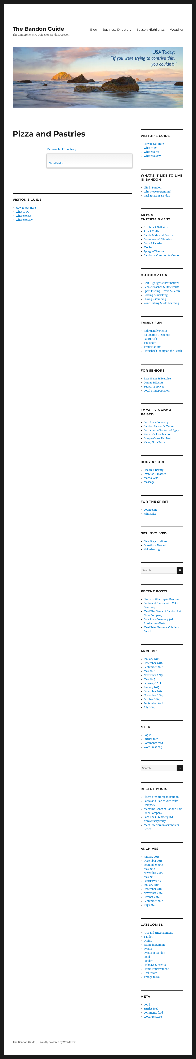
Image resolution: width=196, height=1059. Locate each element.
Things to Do (152, 977)
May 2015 (149, 679)
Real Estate (150, 973)
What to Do (22, 211)
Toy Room (150, 343)
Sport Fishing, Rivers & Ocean (162, 291)
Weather (176, 29)
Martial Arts (151, 478)
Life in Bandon (153, 187)
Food (147, 957)
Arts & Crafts (151, 231)
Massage (149, 482)
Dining (148, 940)
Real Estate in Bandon (157, 195)
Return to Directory (61, 149)
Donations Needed (155, 545)
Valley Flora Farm (154, 442)
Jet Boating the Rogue (157, 335)
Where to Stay (24, 219)
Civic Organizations (155, 541)
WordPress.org (153, 747)
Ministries (150, 513)
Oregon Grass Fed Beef (157, 438)
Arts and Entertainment (158, 932)
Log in (147, 735)
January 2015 (151, 687)
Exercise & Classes (155, 474)
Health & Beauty (153, 470)
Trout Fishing (152, 347)
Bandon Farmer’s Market (159, 426)
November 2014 (153, 695)
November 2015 (153, 675)
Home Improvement (156, 969)
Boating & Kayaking (156, 295)
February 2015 (152, 683)
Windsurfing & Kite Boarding (161, 303)
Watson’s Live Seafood (157, 434)
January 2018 (151, 659)
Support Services (154, 386)
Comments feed (153, 743)
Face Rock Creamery (156, 422)
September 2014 (153, 703)
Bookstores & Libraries (158, 239)
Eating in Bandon (154, 944)
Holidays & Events (155, 965)
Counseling (151, 509)
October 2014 (152, 699)
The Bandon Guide (38, 29)
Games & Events (153, 382)
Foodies (148, 961)
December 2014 (153, 691)
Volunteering (152, 549)
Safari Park (150, 339)
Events (148, 948)
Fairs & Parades (153, 243)
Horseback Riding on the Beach (163, 351)
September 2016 (153, 667)
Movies (148, 247)
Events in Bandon (154, 952)
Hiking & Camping (155, 299)
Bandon (148, 936)
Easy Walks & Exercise (157, 378)
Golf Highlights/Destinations (162, 283)
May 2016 (149, 671)
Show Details (56, 163)
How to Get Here (26, 207)
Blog (93, 29)
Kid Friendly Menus (155, 330)
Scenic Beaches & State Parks (161, 287)
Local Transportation (157, 390)
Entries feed (151, 739)
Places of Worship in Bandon (161, 599)
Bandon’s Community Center (161, 255)
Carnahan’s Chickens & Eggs (161, 430)
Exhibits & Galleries (156, 227)
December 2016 (153, 663)
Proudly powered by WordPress (58, 1042)
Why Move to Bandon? (157, 191)
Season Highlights (151, 29)
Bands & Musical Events (158, 235)
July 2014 (149, 707)
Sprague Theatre (154, 251)
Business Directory (117, 29)
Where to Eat (23, 215)
